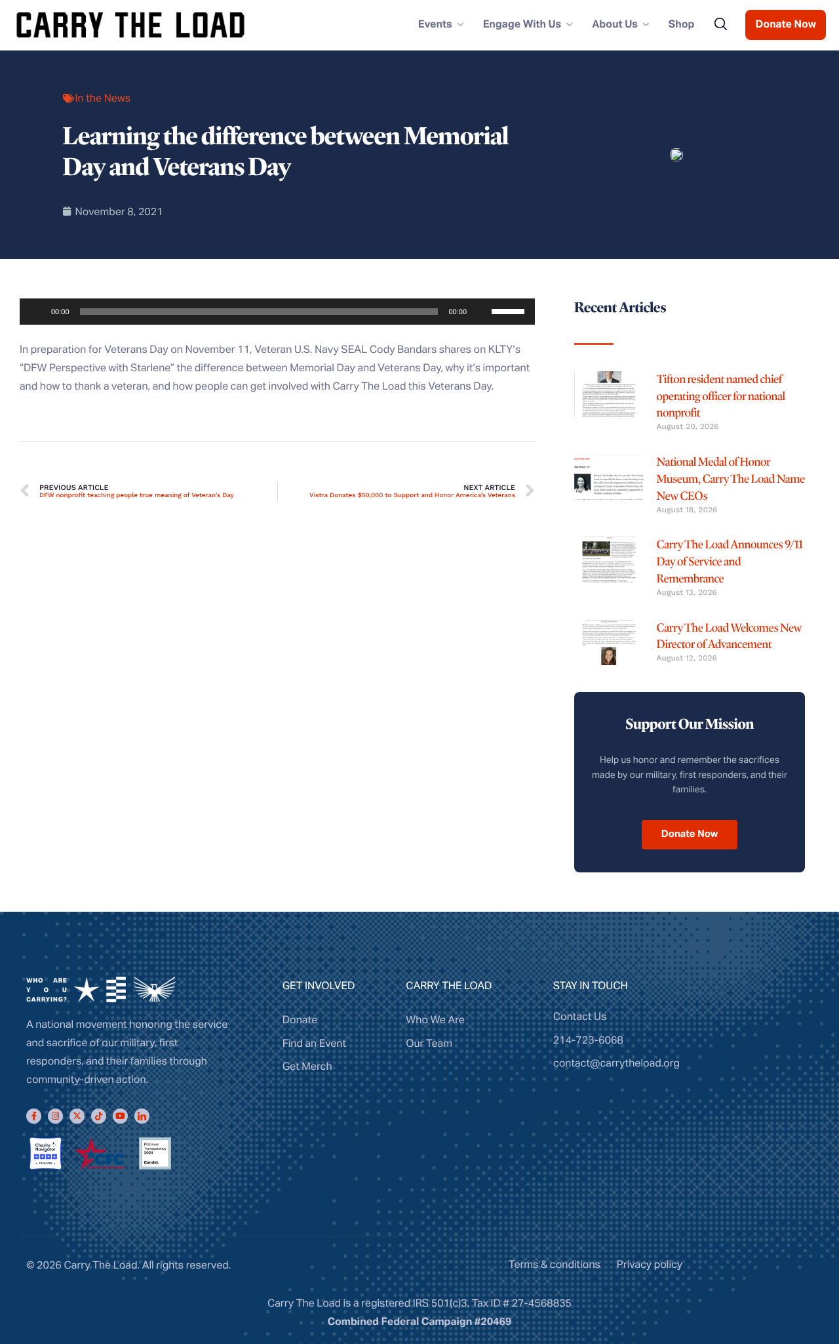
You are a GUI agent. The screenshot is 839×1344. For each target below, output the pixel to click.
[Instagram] (55, 1116)
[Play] (36, 311)
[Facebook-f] (33, 1116)
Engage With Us (522, 25)
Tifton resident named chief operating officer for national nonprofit (721, 396)
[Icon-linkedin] (141, 1116)
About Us (615, 25)
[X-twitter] (77, 1116)
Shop (682, 25)
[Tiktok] (98, 1116)
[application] (277, 311)
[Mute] (481, 311)
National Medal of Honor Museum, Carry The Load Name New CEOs (731, 479)
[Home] (130, 24)
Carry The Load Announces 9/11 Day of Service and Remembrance (730, 562)
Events (435, 25)
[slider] (510, 310)
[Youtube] (120, 1116)
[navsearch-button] (720, 24)
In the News (102, 98)
